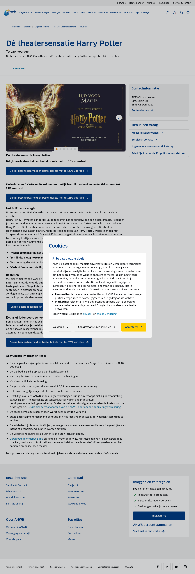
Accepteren (131, 327)
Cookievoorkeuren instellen (94, 327)
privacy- (87, 314)
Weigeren (58, 327)
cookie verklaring (107, 314)
